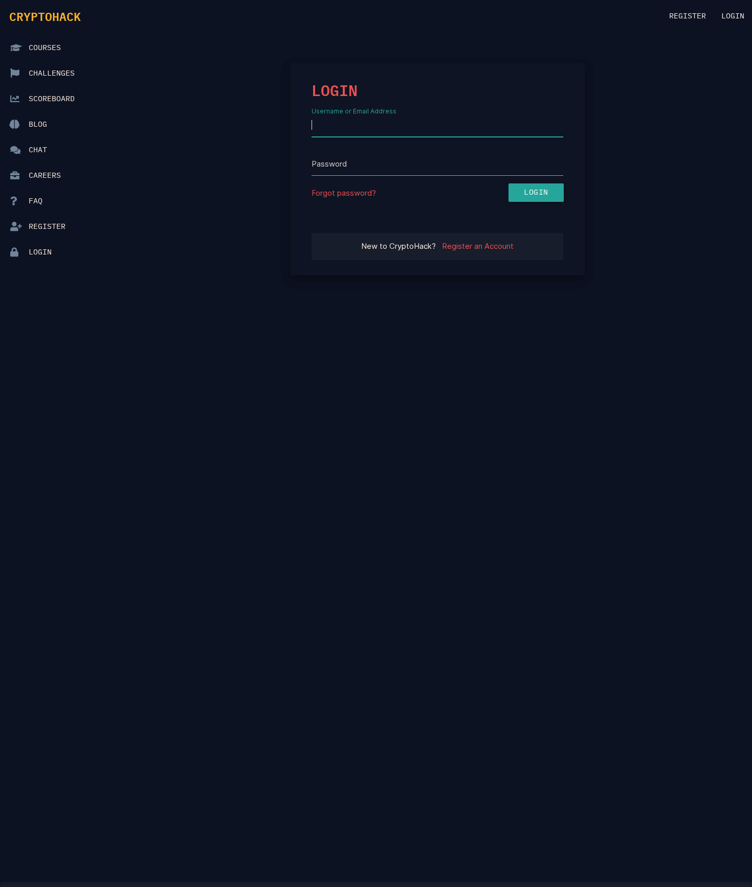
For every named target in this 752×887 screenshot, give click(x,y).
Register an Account (478, 246)
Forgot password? (344, 193)
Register (687, 16)
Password (329, 164)
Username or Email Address (354, 110)
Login (732, 16)
